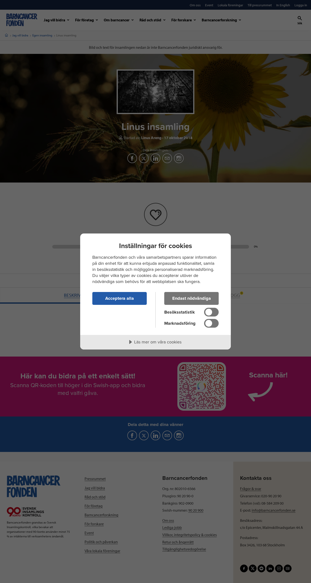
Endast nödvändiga (191, 298)
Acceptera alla (119, 298)
